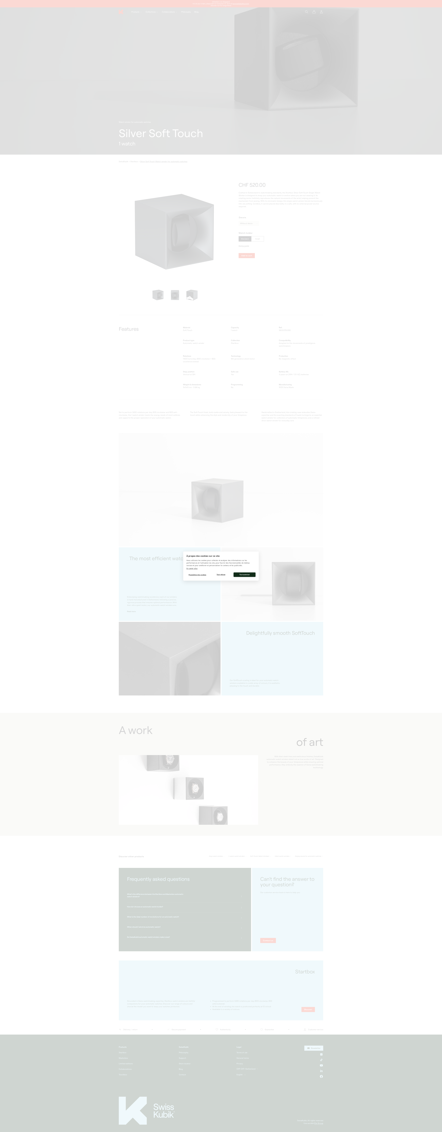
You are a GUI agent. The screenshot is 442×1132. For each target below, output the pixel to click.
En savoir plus (192, 568)
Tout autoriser (244, 574)
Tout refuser (221, 574)
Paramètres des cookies (197, 575)
